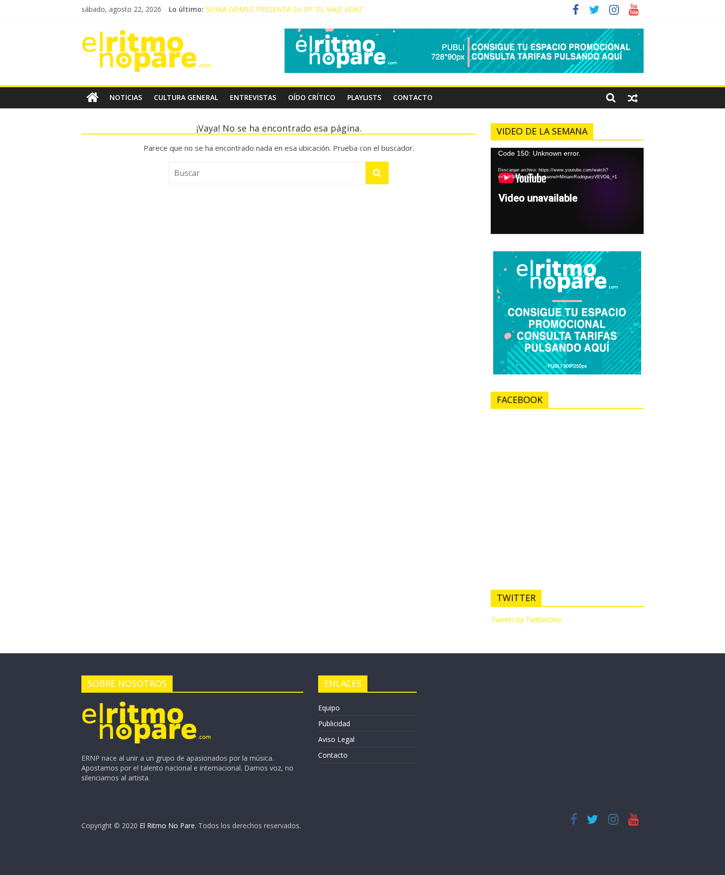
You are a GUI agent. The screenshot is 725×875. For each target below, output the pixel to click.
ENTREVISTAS (253, 97)
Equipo (329, 707)
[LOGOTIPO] (146, 704)
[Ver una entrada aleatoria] (633, 97)
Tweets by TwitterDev (526, 619)
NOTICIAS (125, 97)
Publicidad (334, 723)
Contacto (333, 755)
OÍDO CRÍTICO (311, 97)
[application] (567, 191)
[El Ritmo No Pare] (92, 97)
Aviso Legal (336, 739)
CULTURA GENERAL (186, 97)
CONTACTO (413, 97)
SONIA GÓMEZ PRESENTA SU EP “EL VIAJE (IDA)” (284, 9)
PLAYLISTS (364, 97)
